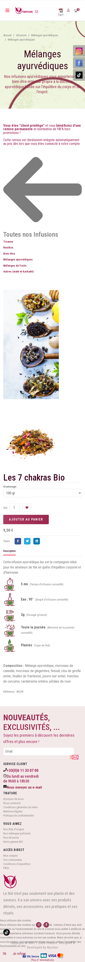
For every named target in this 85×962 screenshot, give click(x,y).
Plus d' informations (42, 960)
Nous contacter (12, 803)
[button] (69, 10)
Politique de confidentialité (18, 815)
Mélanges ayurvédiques (18, 259)
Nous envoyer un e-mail (24, 787)
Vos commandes (12, 859)
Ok (4, 954)
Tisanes (8, 241)
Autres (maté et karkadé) (18, 271)
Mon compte (10, 855)
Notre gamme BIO (13, 841)
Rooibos (8, 247)
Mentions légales (12, 811)
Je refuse (19, 954)
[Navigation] (7, 10)
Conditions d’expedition (17, 864)
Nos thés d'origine (13, 829)
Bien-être (9, 253)
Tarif (60, 15)
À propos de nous (13, 799)
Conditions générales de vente (20, 807)
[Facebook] (19, 541)
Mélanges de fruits (15, 265)
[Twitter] (28, 541)
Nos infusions (11, 837)
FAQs (6, 868)
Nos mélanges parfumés (17, 833)
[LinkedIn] (37, 541)
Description (9, 551)
